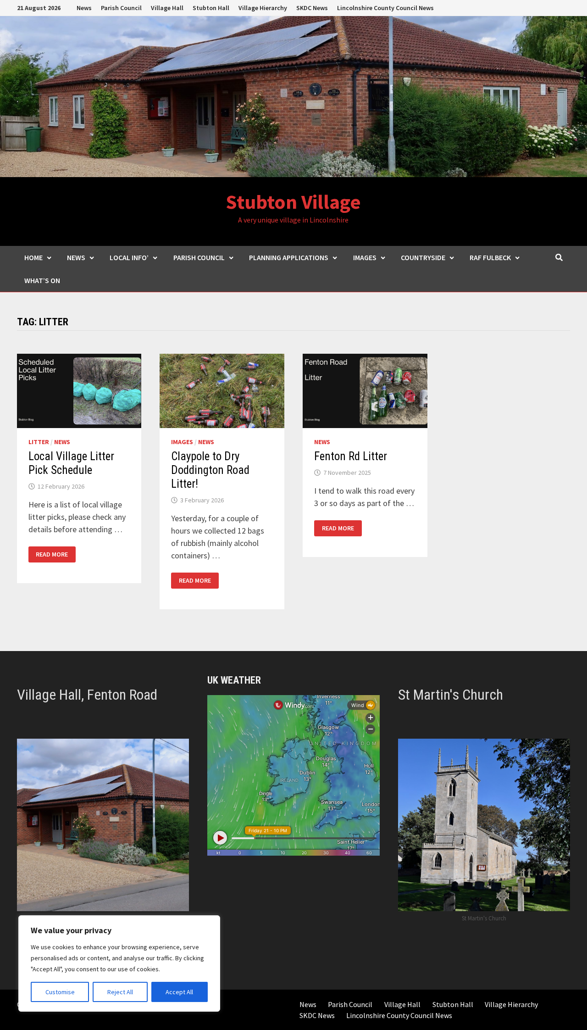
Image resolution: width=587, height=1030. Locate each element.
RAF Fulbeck (490, 257)
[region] (119, 963)
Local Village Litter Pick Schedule (71, 463)
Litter (38, 442)
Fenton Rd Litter (350, 456)
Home (33, 257)
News (84, 8)
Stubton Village (293, 201)
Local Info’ (129, 257)
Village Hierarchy (262, 8)
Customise (60, 992)
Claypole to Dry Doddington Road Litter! (210, 470)
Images (365, 257)
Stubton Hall (211, 8)
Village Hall (167, 8)
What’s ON (42, 280)
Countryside (423, 257)
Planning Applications (288, 257)
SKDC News (312, 8)
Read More (51, 554)
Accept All (179, 992)
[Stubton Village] (293, 95)
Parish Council (121, 8)
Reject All (120, 992)
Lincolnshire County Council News (385, 8)
